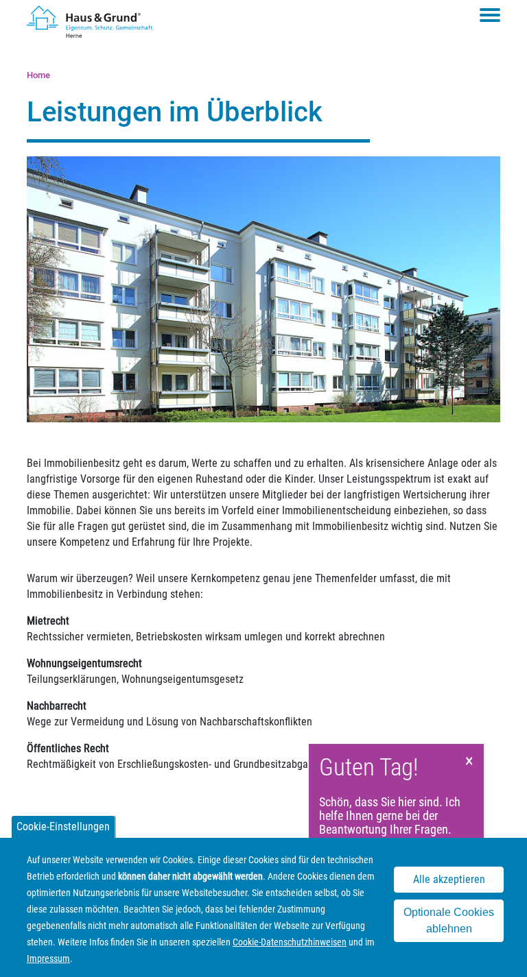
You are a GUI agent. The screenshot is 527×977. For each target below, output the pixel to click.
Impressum (48, 958)
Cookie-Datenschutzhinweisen (290, 942)
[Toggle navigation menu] (490, 15)
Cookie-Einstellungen (63, 826)
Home (38, 75)
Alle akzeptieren (449, 879)
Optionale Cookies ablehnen (448, 920)
